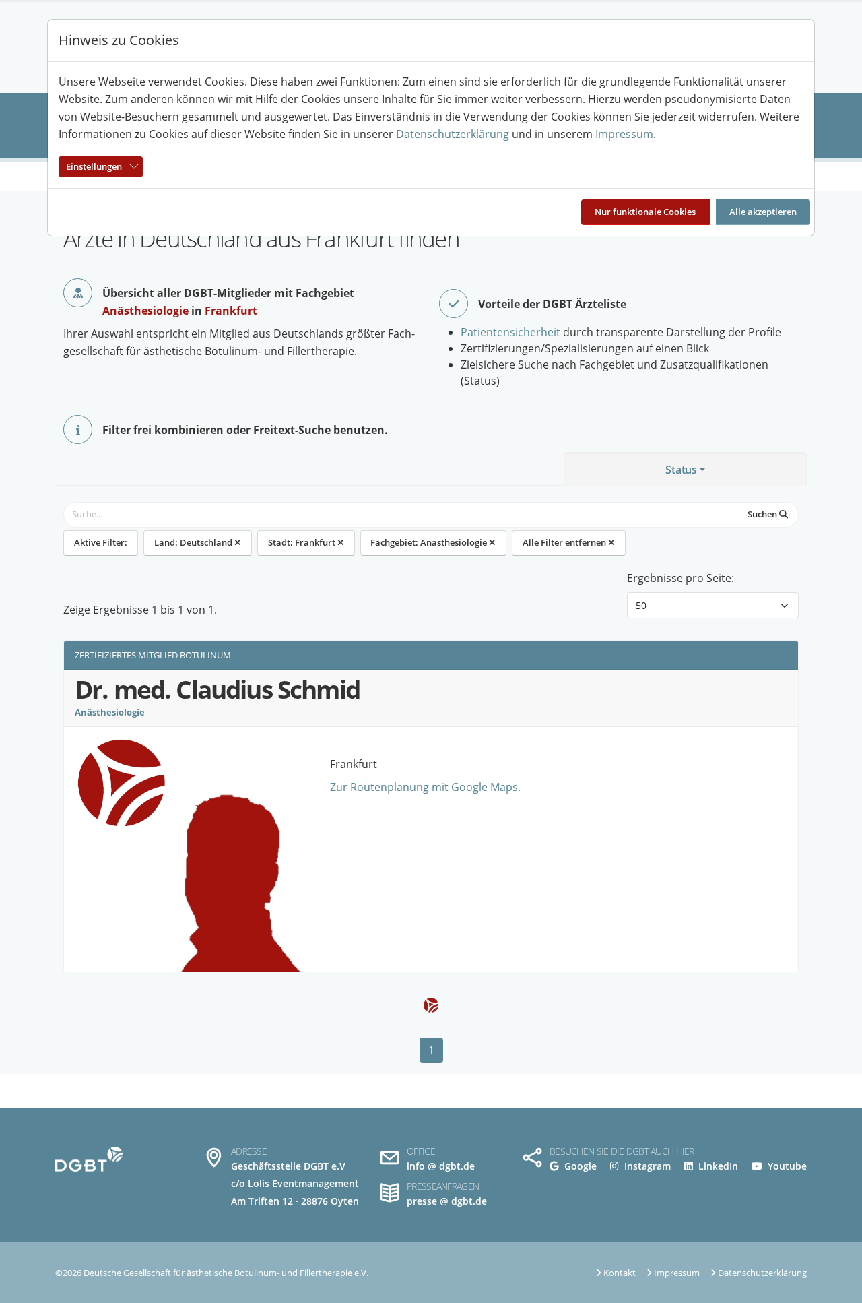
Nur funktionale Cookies (645, 211)
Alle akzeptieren (763, 211)
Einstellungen (94, 166)
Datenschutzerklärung (452, 134)
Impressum (624, 134)
